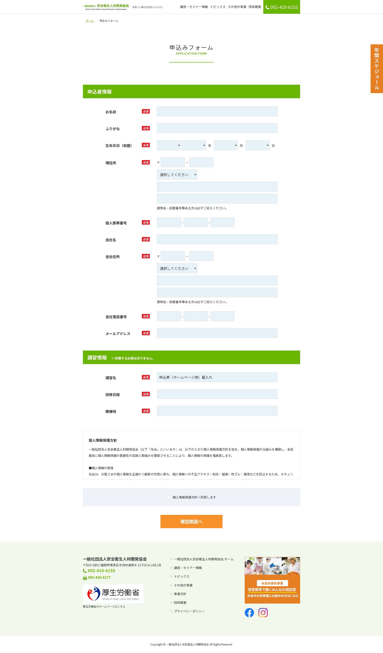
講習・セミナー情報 (194, 6)
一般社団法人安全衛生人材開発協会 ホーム (204, 559)
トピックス (218, 6)
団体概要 (255, 6)
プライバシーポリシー (189, 611)
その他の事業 (237, 6)
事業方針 (180, 594)
